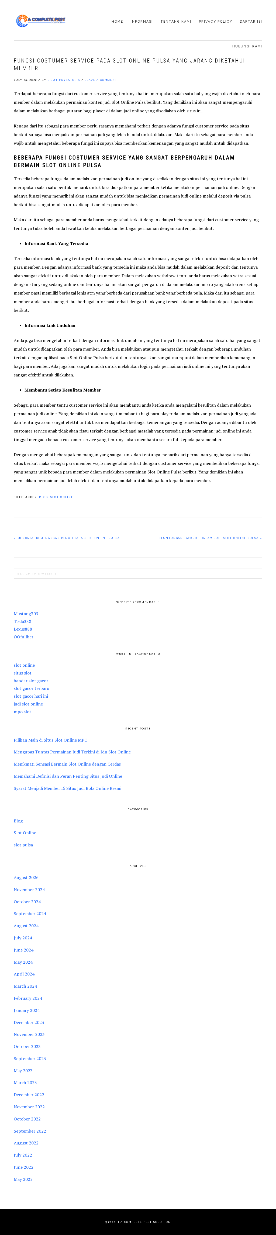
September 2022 (30, 1131)
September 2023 (30, 1058)
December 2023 (29, 1022)
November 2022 (29, 1107)
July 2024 (23, 938)
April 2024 (24, 974)
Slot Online (61, 497)
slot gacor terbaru (31, 688)
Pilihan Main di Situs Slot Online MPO (51, 740)
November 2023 (29, 1034)
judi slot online (28, 704)
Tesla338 (22, 621)
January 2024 (27, 1010)
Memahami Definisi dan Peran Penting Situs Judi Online (68, 776)
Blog (43, 497)
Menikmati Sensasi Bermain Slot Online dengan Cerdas (67, 764)
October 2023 (27, 1046)
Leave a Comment (101, 79)
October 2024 (27, 902)
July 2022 (23, 1155)
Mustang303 (26, 614)
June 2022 (23, 1167)
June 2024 (23, 950)
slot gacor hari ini (31, 696)
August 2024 (26, 926)
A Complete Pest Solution (41, 20)
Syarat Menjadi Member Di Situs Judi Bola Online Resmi (67, 788)
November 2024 (29, 889)
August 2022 (26, 1143)
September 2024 (30, 913)
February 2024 (28, 998)
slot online (24, 665)
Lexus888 (23, 629)
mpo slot (22, 712)
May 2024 (23, 962)
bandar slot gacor (31, 681)
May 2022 (23, 1179)
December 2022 (29, 1095)
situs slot (23, 673)
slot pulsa (23, 845)
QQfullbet (23, 637)
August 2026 (26, 877)
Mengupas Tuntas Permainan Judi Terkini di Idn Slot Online (72, 752)
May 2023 (23, 1071)
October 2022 (27, 1119)
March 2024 (25, 986)
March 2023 (25, 1082)
